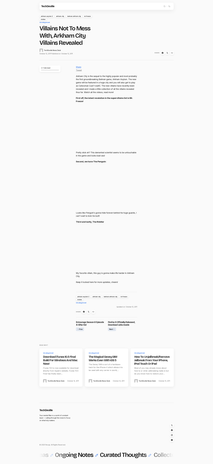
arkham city (60, 16)
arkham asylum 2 (47, 16)
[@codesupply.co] (172, 435)
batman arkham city (74, 16)
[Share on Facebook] (162, 53)
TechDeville (47, 6)
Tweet (79, 70)
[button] (164, 6)
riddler (43, 19)
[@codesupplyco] (172, 425)
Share (78, 67)
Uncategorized (44, 22)
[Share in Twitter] (167, 53)
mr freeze (87, 16)
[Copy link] (172, 53)
